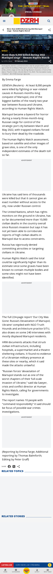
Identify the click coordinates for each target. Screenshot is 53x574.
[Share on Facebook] (9, 466)
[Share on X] (13, 466)
